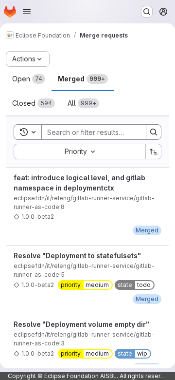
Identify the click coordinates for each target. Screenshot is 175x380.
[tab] (29, 79)
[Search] (153, 132)
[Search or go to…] (147, 12)
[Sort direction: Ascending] (153, 151)
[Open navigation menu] (27, 11)
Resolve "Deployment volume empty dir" (81, 324)
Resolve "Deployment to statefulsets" (77, 255)
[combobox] (79, 151)
